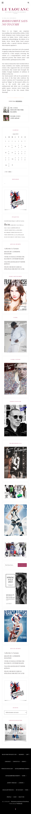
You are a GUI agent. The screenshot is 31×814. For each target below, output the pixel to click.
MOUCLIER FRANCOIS (8, 790)
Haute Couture (7, 227)
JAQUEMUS (13, 227)
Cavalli (16, 221)
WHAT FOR (21, 797)
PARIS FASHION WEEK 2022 (10, 234)
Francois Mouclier (7, 768)
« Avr (6, 172)
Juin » (10, 172)
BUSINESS (13, 18)
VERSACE (19, 237)
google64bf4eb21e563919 (22, 768)
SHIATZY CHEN (14, 237)
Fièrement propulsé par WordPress (20, 801)
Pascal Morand (19, 234)
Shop (14, 797)
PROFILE (9, 797)
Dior (19, 221)
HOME (23, 775)
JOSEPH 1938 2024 (11, 782)
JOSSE (16, 227)
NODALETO (19, 232)
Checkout (8, 761)
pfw (23, 234)
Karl (19, 227)
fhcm (7, 224)
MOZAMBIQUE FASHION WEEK (10, 232)
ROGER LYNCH (7, 237)
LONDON (21, 782)
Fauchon (22, 221)
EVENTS (24, 761)
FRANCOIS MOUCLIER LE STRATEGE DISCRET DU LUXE (14, 268)
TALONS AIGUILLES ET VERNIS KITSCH (14, 263)
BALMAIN (6, 221)
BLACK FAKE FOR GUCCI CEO (9, 754)
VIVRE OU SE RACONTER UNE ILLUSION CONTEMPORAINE (14, 258)
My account (19, 790)
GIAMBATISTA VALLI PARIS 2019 (17, 225)
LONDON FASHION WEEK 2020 (10, 230)
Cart (27, 754)
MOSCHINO (19, 230)
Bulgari (13, 221)
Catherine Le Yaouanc (11, 248)
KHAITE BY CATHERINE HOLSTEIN (12, 253)
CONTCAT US (16, 761)
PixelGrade (19, 803)
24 (12, 159)
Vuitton (23, 237)
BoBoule (10, 221)
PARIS (26, 790)
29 (6, 165)
